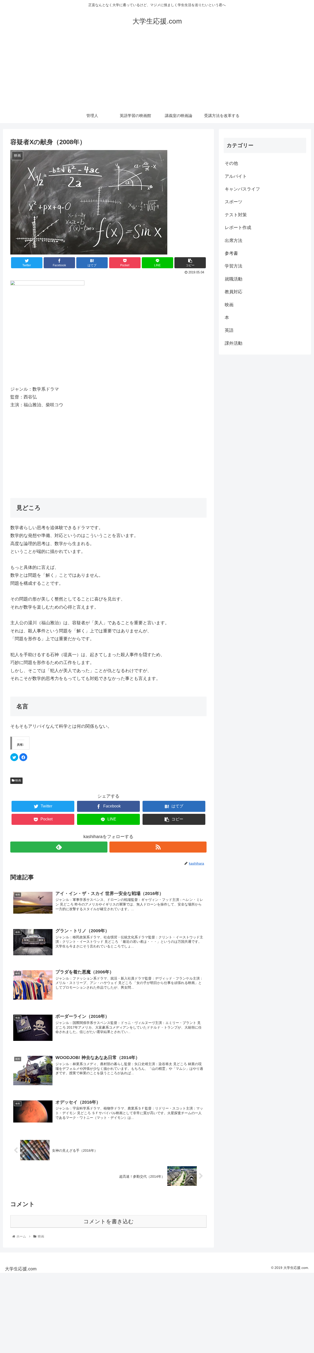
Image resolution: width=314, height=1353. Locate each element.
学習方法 (233, 266)
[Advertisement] (157, 71)
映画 (17, 780)
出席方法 (233, 240)
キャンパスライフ (242, 189)
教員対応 (233, 291)
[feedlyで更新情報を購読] (58, 847)
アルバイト (236, 176)
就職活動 (233, 279)
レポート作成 (238, 227)
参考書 (231, 253)
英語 (229, 330)
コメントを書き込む (108, 1221)
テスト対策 (236, 214)
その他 (231, 163)
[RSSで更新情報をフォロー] (158, 847)
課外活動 (233, 343)
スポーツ (233, 201)
